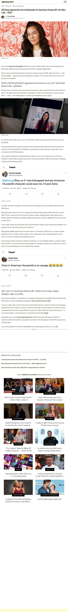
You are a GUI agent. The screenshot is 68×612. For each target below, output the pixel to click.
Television (8, 6)
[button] (65, 2)
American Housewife (18, 6)
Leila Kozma (11, 16)
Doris (9, 76)
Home (2, 6)
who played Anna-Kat (24, 317)
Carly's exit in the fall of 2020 (41, 301)
